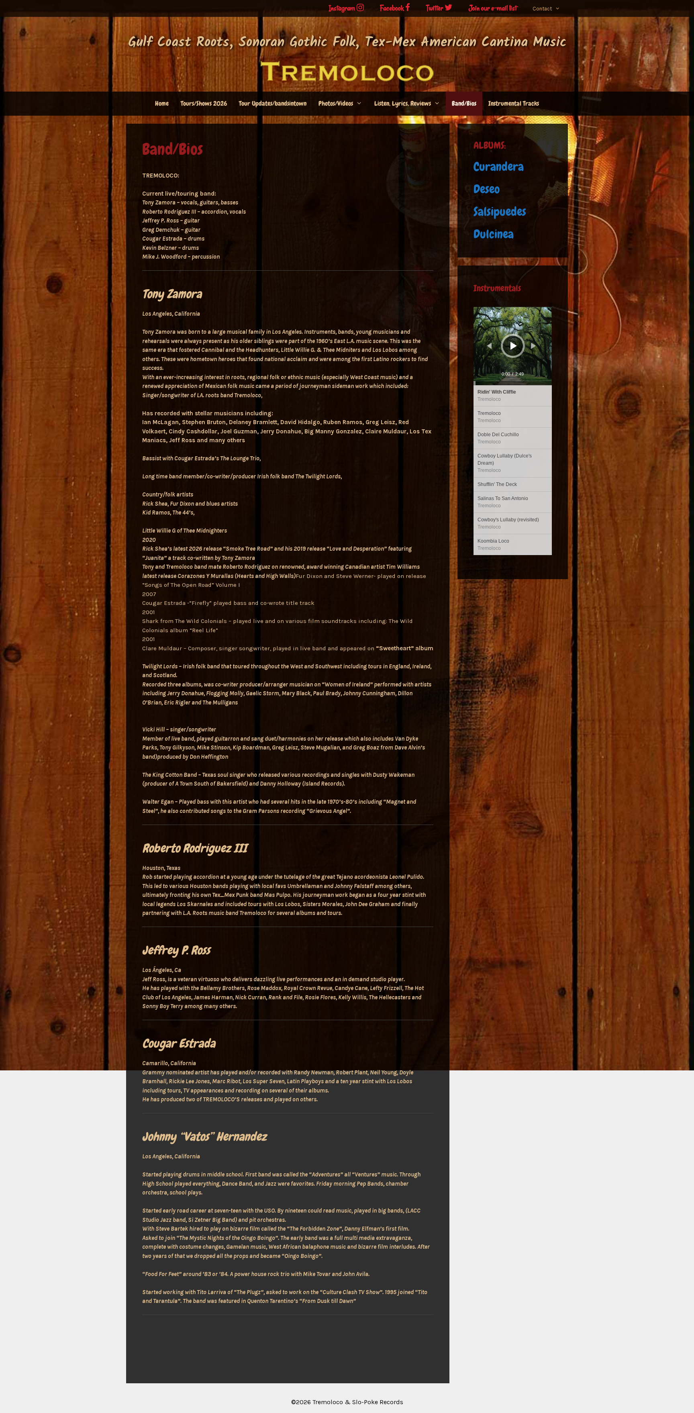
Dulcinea (494, 234)
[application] (513, 346)
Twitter (435, 8)
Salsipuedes (500, 211)
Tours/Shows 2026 (204, 103)
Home (162, 103)
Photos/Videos (335, 103)
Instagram (343, 8)
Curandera (499, 166)
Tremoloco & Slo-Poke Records (357, 1402)
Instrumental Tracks (513, 103)
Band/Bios (464, 103)
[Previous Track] (489, 346)
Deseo (487, 189)
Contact (542, 9)
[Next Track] (533, 346)
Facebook (392, 8)
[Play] (513, 346)
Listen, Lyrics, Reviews (402, 103)
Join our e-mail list (492, 8)
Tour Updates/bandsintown (272, 103)
